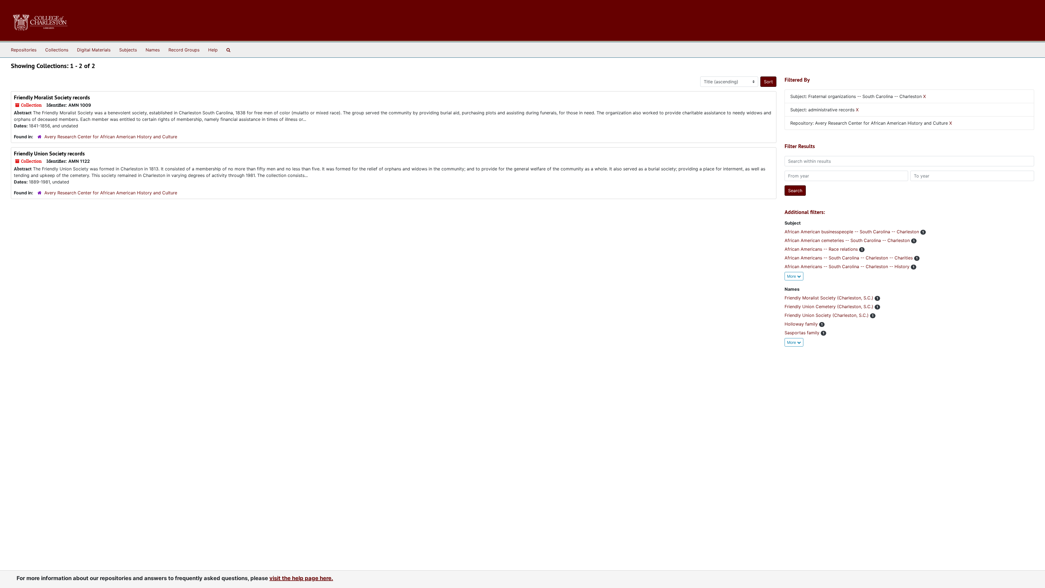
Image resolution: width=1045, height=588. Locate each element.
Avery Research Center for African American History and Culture (110, 136)
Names (153, 50)
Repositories (23, 50)
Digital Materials (93, 50)
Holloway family (802, 324)
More (792, 276)
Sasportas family (803, 332)
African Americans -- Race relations (822, 249)
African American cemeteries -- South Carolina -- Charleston (848, 240)
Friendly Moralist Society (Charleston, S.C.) (830, 298)
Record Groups (183, 50)
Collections (56, 50)
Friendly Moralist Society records (52, 97)
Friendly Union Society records (49, 153)
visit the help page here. (301, 578)
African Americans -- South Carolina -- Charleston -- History (848, 266)
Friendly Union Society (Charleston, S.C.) (827, 315)
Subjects (128, 50)
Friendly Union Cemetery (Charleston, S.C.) (830, 306)
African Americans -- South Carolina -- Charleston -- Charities (849, 258)
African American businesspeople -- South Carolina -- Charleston (852, 231)
